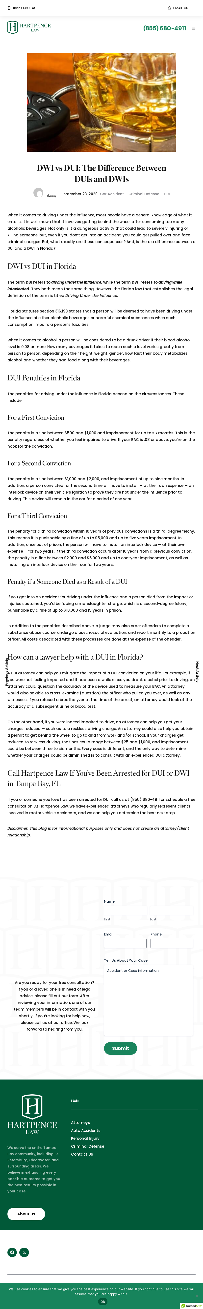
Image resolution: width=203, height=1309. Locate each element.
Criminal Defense (143, 193)
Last (153, 919)
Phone (156, 934)
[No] (196, 1295)
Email (108, 934)
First (107, 919)
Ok (103, 1302)
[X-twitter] (24, 1252)
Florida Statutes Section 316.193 (37, 311)
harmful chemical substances (125, 317)
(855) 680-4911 (145, 799)
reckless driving (86, 728)
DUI (167, 193)
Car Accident (112, 193)
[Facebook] (12, 1252)
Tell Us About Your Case (126, 960)
